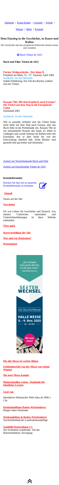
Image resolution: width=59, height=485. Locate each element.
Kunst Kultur (24, 22)
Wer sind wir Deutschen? (17, 238)
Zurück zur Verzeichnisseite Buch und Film (25, 161)
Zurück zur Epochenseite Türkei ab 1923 (24, 166)
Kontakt (39, 29)
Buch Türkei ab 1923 (30, 54)
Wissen (19, 29)
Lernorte (38, 22)
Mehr (29, 29)
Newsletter (9, 204)
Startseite (9, 22)
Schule (49, 22)
